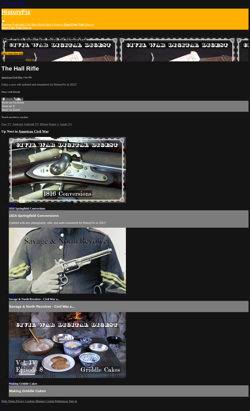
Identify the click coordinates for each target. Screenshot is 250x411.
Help (4, 401)
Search (59, 24)
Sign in (89, 24)
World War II (45, 24)
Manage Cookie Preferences (52, 401)
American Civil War (12, 77)
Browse (6, 24)
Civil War (31, 24)
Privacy (20, 401)
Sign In (26, 27)
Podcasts (18, 24)
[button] (3, 21)
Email (19, 99)
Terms (12, 401)
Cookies (30, 401)
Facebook (7, 99)
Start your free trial (12, 53)
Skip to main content (13, 3)
